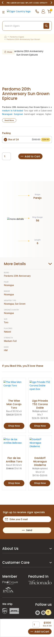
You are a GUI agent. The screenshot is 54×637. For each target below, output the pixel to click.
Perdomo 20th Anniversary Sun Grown (23, 39)
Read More (9, 120)
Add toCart (41, 631)
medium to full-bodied (12, 110)
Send (29, 530)
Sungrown (18, 114)
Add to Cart (32, 156)
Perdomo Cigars (17, 37)
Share (9, 52)
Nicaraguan (7, 114)
